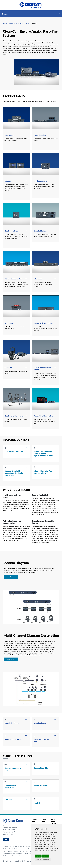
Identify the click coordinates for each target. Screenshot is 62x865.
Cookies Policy (29, 846)
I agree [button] (38, 856)
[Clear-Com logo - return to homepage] (31, 4)
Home (5, 23)
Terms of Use (7, 846)
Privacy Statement (18, 846)
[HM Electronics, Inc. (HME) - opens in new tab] (6, 839)
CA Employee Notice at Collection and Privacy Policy (19, 856)
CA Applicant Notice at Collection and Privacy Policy (19, 853)
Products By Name (23, 23)
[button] (59, 14)
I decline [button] (45, 856)
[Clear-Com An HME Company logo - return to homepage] (13, 821)
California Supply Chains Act (12, 849)
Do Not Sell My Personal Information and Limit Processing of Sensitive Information (28, 851)
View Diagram (10, 577)
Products (12, 23)
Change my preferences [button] (42, 859)
